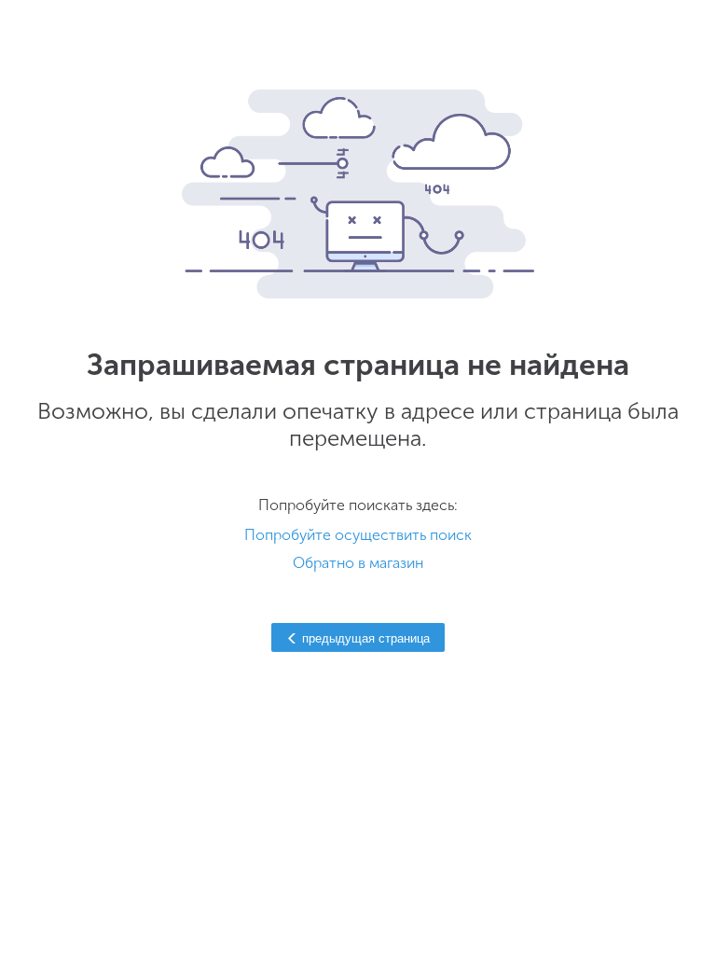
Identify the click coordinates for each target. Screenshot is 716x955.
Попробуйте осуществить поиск (358, 535)
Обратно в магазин (358, 563)
